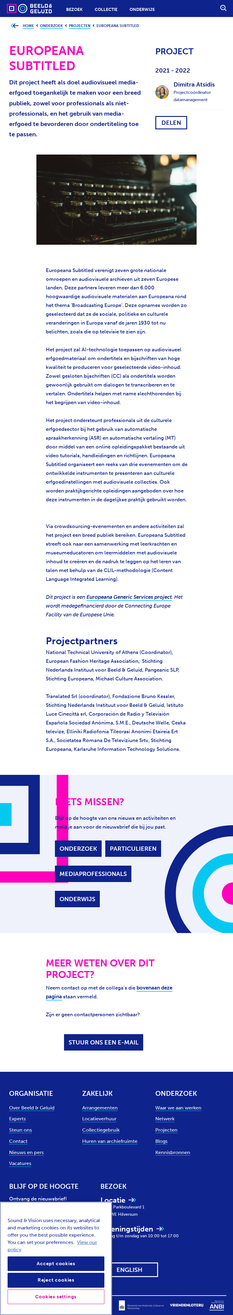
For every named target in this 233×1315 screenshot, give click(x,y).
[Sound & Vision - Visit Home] (17, 8)
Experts (17, 1119)
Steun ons (20, 1130)
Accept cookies (56, 1263)
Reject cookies (56, 1280)
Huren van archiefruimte (109, 1141)
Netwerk (164, 1119)
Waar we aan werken (178, 1108)
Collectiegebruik (101, 1130)
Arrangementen (100, 1108)
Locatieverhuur (99, 1119)
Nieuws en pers (26, 1152)
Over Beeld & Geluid (32, 1108)
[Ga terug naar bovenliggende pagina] (14, 26)
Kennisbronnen (172, 1152)
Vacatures (20, 1163)
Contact (18, 1141)
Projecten (166, 1130)
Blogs (161, 1141)
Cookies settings (55, 1297)
